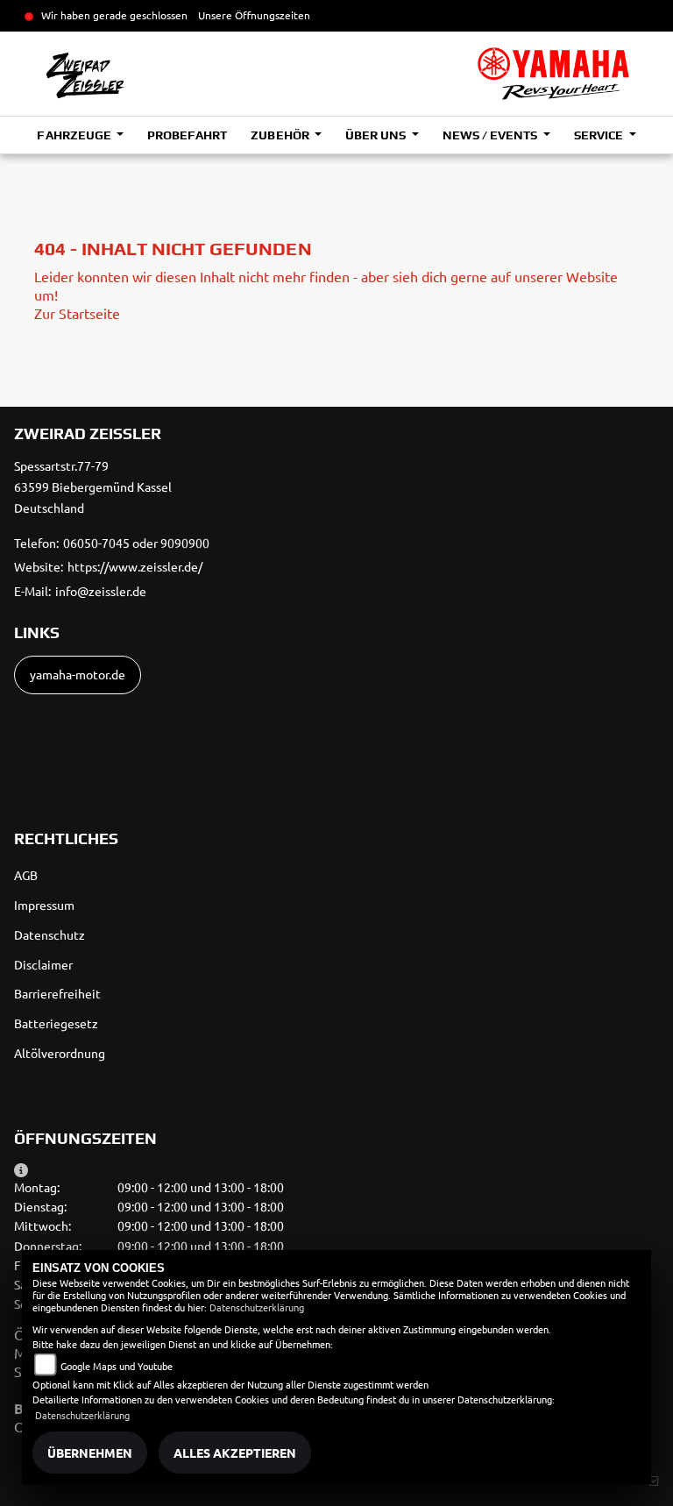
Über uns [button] (376, 135)
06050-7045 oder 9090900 (136, 543)
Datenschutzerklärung (256, 1307)
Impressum (44, 905)
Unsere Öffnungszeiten (254, 15)
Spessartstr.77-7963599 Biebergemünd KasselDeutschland (93, 486)
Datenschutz (49, 934)
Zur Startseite (77, 313)
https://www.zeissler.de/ (134, 566)
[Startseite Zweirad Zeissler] (553, 73)
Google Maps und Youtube (116, 1366)
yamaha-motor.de (77, 674)
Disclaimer (43, 964)
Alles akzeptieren (235, 1452)
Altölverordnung (59, 1053)
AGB (26, 875)
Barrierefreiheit (57, 993)
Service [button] (600, 135)
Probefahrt (187, 135)
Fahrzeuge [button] (75, 135)
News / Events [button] (491, 135)
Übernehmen (89, 1452)
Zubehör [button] (281, 135)
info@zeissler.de (100, 591)
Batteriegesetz (56, 1023)
